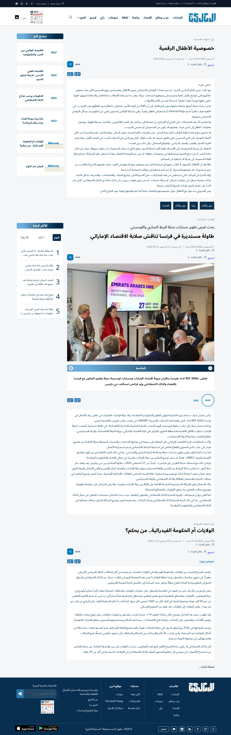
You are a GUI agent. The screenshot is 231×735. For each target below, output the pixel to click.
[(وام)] (208, 400)
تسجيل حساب (41, 3)
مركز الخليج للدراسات (87, 710)
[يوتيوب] (17, 4)
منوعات (113, 18)
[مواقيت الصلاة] (17, 18)
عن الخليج (93, 699)
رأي (102, 18)
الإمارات (178, 18)
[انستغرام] (22, 4)
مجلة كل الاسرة (115, 708)
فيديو (93, 18)
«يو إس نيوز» (206, 561)
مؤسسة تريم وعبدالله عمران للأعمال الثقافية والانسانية (80, 692)
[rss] (189, 729)
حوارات (119, 694)
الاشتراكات (134, 701)
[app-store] (25, 729)
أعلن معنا (135, 694)
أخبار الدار (201, 219)
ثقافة (125, 18)
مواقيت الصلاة (174, 3)
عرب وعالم (162, 18)
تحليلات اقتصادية (201, 39)
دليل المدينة (134, 708)
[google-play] (48, 729)
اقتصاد (147, 18)
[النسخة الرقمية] (36, 17)
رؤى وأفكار (207, 205)
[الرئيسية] (201, 691)
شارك (77, 64)
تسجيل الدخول (55, 3)
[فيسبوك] (32, 4)
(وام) (196, 400)
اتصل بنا (93, 705)
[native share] (70, 64)
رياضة (135, 18)
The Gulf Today (114, 701)
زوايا (194, 205)
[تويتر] (27, 4)
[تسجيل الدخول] (63, 3)
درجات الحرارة (161, 3)
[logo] (202, 18)
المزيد (82, 18)
